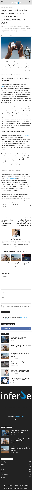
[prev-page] (15, 269)
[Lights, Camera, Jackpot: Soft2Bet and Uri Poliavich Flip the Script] (5, 372)
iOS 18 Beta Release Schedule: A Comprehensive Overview (7, 222)
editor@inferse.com (19, 416)
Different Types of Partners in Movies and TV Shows (19, 337)
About (4, 485)
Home (2, 6)
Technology (3, 461)
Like (29, 328)
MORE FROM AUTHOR (22, 251)
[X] (16, 247)
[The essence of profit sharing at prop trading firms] (26, 257)
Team (16, 485)
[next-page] (17, 269)
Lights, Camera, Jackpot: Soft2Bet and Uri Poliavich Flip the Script (20, 370)
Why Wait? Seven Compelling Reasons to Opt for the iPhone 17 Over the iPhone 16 (24, 222)
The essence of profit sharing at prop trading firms (26, 263)
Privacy (27, 485)
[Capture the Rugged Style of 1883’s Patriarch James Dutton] (5, 257)
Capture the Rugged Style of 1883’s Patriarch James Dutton (5, 263)
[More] (20, 212)
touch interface (25, 135)
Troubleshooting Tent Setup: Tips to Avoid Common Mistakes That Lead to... (20, 355)
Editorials (3, 477)
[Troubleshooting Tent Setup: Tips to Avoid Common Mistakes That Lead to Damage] (16, 257)
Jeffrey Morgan (5, 35)
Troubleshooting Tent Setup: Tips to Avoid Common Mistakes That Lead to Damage (15, 264)
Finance (3, 469)
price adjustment (11, 178)
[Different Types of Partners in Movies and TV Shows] (5, 339)
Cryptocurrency (4, 474)
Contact (10, 485)
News (6, 6)
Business (3, 467)
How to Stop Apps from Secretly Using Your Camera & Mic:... (20, 379)
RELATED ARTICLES (10, 251)
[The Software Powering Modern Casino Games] (5, 364)
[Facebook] (16, 419)
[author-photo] (16, 233)
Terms (21, 485)
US (1, 472)
